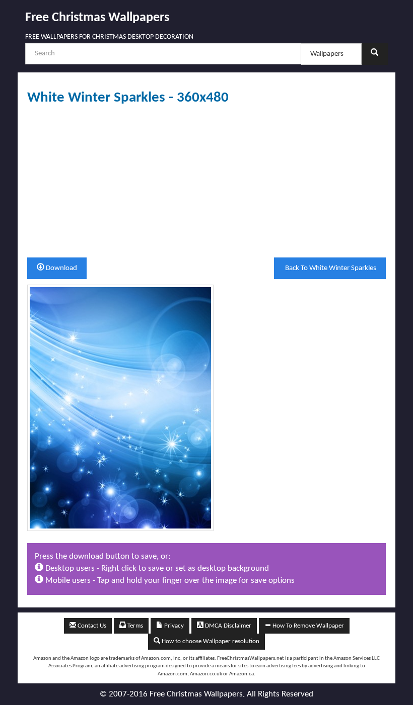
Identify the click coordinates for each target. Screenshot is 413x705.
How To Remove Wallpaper (307, 626)
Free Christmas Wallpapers (97, 18)
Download (60, 268)
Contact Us (91, 626)
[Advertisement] (206, 181)
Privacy (173, 626)
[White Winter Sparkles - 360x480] (120, 407)
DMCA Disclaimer (227, 626)
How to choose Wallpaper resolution (209, 641)
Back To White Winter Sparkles (330, 268)
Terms (134, 626)
